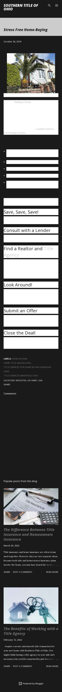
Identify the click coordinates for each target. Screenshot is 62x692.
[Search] (49, 5)
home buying (19, 358)
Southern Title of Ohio (21, 7)
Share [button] (7, 384)
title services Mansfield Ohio (21, 375)
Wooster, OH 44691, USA (29, 380)
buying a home (23, 101)
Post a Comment (22, 572)
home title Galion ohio (17, 362)
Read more (52, 572)
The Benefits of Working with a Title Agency (31, 631)
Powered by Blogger (32, 683)
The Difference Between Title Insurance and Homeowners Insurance (29, 534)
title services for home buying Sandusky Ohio (27, 369)
